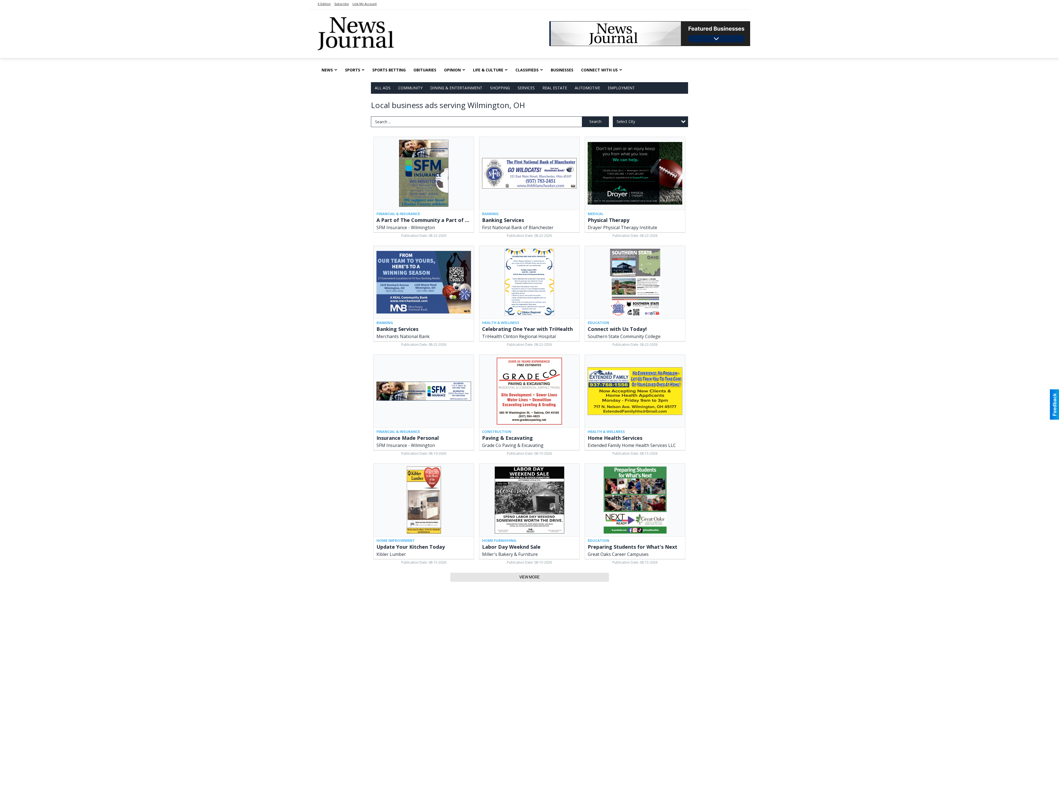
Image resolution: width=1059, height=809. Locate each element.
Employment (621, 87)
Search (595, 121)
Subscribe (341, 4)
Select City (626, 121)
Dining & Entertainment (456, 87)
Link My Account (364, 4)
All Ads (383, 87)
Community (410, 87)
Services (526, 87)
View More (529, 577)
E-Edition (324, 4)
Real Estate (554, 87)
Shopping (500, 87)
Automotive (587, 87)
